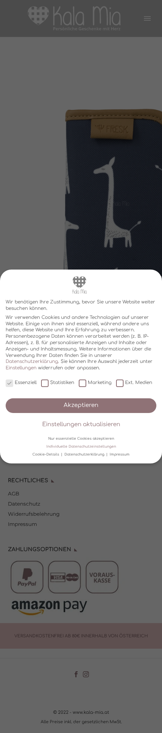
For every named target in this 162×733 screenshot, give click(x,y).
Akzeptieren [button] (81, 405)
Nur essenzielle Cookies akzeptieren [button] (81, 438)
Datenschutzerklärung (32, 361)
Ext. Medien (138, 383)
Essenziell (26, 383)
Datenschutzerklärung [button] (84, 454)
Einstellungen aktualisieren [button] (81, 424)
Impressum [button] (120, 454)
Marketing (100, 383)
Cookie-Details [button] (46, 454)
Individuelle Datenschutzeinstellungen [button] (81, 446)
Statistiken (62, 383)
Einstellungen (21, 367)
